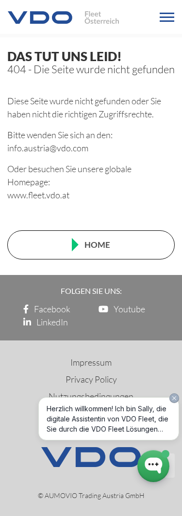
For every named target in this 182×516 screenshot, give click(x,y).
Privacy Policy (91, 379)
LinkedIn (51, 322)
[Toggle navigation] (167, 17)
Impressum (91, 362)
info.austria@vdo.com (47, 148)
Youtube (128, 309)
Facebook (51, 309)
